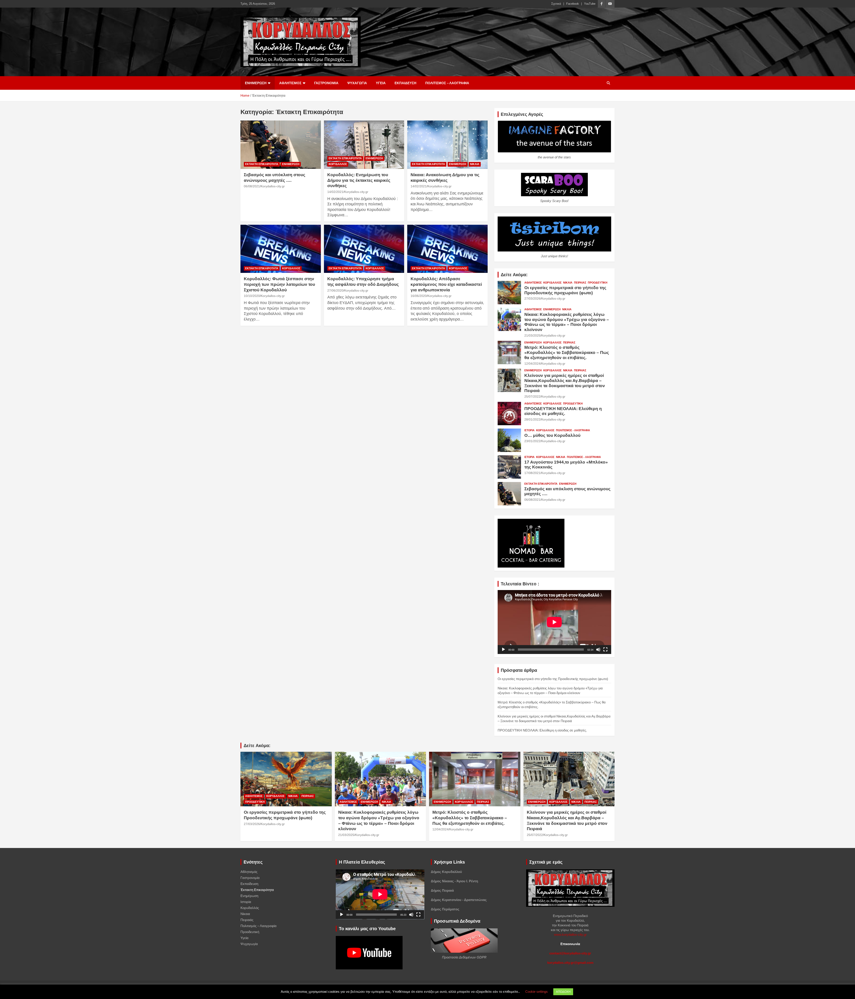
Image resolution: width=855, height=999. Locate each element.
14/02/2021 (335, 192)
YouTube (589, 3)
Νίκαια (474, 164)
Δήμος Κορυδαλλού (446, 872)
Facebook (572, 3)
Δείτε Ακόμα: (514, 274)
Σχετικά (556, 3)
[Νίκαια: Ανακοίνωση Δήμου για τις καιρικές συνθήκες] (447, 145)
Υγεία (381, 83)
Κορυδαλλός (338, 164)
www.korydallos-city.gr (570, 934)
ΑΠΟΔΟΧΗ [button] (563, 991)
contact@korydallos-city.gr (570, 953)
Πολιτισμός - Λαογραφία (573, 430)
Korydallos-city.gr (273, 186)
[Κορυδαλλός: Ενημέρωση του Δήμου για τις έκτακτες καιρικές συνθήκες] (364, 145)
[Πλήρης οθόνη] (605, 649)
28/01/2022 (532, 419)
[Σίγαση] (598, 649)
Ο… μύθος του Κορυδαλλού (552, 435)
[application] (554, 622)
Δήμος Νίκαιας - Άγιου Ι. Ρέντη (454, 881)
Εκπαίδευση (405, 83)
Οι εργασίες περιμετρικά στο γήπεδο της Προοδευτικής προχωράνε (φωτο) (565, 290)
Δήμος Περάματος (445, 909)
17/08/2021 (532, 473)
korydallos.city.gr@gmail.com (570, 962)
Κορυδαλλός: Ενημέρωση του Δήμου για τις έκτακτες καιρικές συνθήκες (358, 180)
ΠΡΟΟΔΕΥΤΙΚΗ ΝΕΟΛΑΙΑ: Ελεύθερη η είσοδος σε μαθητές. (563, 411)
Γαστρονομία (326, 83)
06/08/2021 (252, 186)
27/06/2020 (335, 290)
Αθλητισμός (290, 83)
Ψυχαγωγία (357, 83)
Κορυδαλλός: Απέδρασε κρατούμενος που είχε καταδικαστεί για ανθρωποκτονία (446, 284)
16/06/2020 (419, 296)
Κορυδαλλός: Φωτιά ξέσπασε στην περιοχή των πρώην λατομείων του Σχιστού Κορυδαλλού (279, 284)
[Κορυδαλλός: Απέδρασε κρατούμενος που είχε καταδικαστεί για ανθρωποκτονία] (447, 249)
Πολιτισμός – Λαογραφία (447, 83)
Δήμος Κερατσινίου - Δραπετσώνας (459, 900)
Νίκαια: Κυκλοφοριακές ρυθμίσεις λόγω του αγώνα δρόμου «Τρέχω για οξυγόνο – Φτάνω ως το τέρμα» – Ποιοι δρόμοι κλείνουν (566, 322)
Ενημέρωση (256, 83)
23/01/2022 (532, 441)
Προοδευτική (597, 282)
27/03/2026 (532, 298)
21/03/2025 (532, 335)
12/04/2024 (532, 363)
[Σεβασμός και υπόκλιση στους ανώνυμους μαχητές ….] (280, 145)
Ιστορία (529, 430)
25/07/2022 (532, 396)
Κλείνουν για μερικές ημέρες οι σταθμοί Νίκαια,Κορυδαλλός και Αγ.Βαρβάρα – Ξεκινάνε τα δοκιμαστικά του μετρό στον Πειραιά (564, 383)
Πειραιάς (580, 282)
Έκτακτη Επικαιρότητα (261, 164)
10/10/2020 (252, 296)
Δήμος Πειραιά (442, 890)
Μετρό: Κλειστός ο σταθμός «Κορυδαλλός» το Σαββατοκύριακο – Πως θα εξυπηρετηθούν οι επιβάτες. (566, 352)
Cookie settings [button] (536, 991)
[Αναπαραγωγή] (503, 649)
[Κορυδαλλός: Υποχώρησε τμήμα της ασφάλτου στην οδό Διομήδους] (364, 249)
